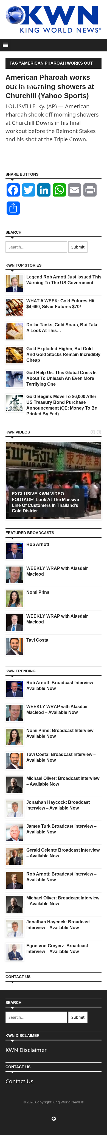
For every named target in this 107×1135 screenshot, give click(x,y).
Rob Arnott (37, 544)
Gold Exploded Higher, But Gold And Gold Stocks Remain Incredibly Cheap (63, 354)
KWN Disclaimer (26, 1050)
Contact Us (19, 1081)
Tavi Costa (37, 640)
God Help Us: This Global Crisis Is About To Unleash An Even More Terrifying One (61, 378)
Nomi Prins (37, 592)
